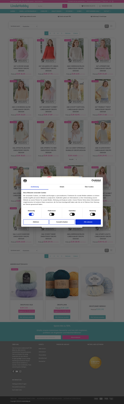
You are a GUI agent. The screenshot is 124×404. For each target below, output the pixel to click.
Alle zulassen (88, 222)
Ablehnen (36, 222)
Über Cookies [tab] (89, 187)
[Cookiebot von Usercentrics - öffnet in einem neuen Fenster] (93, 180)
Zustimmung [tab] (35, 187)
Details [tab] (62, 187)
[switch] (51, 214)
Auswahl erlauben (62, 222)
